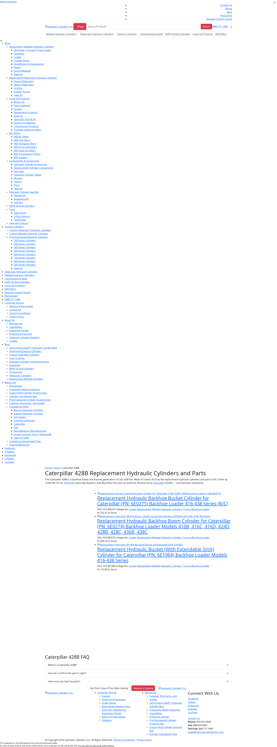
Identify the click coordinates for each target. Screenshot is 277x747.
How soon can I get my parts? (64, 681)
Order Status (109, 703)
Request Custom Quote (219, 19)
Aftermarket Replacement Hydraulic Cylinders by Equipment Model (116, 710)
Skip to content (8, 1)
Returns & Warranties (114, 716)
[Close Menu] (1, 40)
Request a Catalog (143, 688)
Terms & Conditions (124, 740)
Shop (80, 26)
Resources (226, 15)
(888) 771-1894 (220, 26)
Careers (106, 696)
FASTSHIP (69, 482)
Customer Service (106, 692)
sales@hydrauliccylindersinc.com (206, 732)
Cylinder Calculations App (163, 734)
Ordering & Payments (114, 699)
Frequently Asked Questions (164, 710)
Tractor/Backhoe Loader (196, 509)
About (228, 8)
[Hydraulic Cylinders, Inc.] (59, 26)
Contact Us (226, 5)
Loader (132, 509)
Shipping (107, 720)
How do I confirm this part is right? (67, 673)
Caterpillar (158, 482)
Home (48, 467)
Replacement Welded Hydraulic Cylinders (159, 509)
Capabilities (155, 713)
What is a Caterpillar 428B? (62, 665)
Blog (229, 12)
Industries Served (159, 716)
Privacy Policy (144, 740)
